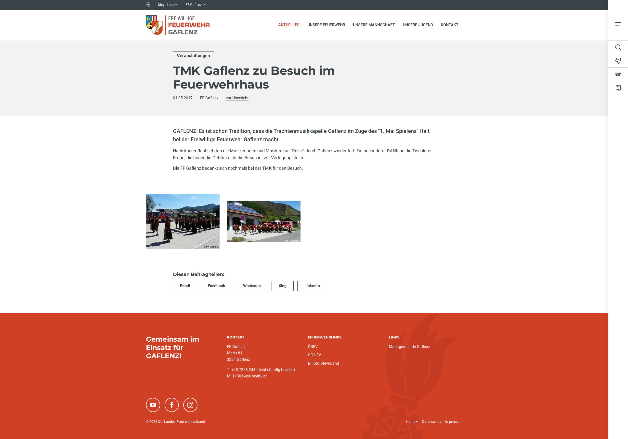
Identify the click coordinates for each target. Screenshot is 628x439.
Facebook (216, 286)
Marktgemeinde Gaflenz (409, 346)
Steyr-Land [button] (166, 5)
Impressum (453, 422)
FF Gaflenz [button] (194, 5)
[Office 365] (618, 87)
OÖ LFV (314, 355)
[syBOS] (618, 74)
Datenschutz (432, 422)
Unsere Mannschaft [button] (374, 25)
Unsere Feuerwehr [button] (326, 25)
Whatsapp (252, 286)
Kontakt (449, 25)
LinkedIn (312, 286)
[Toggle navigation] (618, 25)
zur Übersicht (237, 98)
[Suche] (618, 47)
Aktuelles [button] (289, 25)
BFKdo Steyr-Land (323, 363)
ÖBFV (313, 346)
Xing (283, 286)
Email (185, 286)
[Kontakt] (618, 60)
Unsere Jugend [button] (418, 25)
